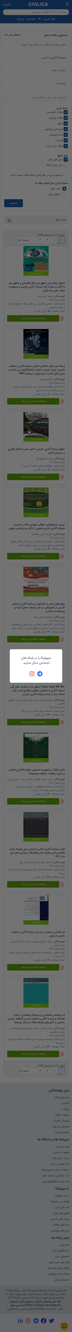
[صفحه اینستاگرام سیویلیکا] (32, 674)
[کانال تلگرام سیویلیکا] (40, 674)
